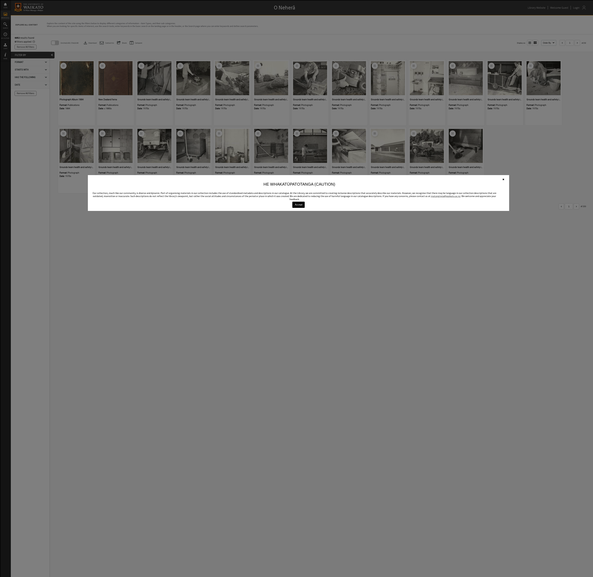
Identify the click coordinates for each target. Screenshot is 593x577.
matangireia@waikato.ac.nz (446, 196)
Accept (298, 204)
